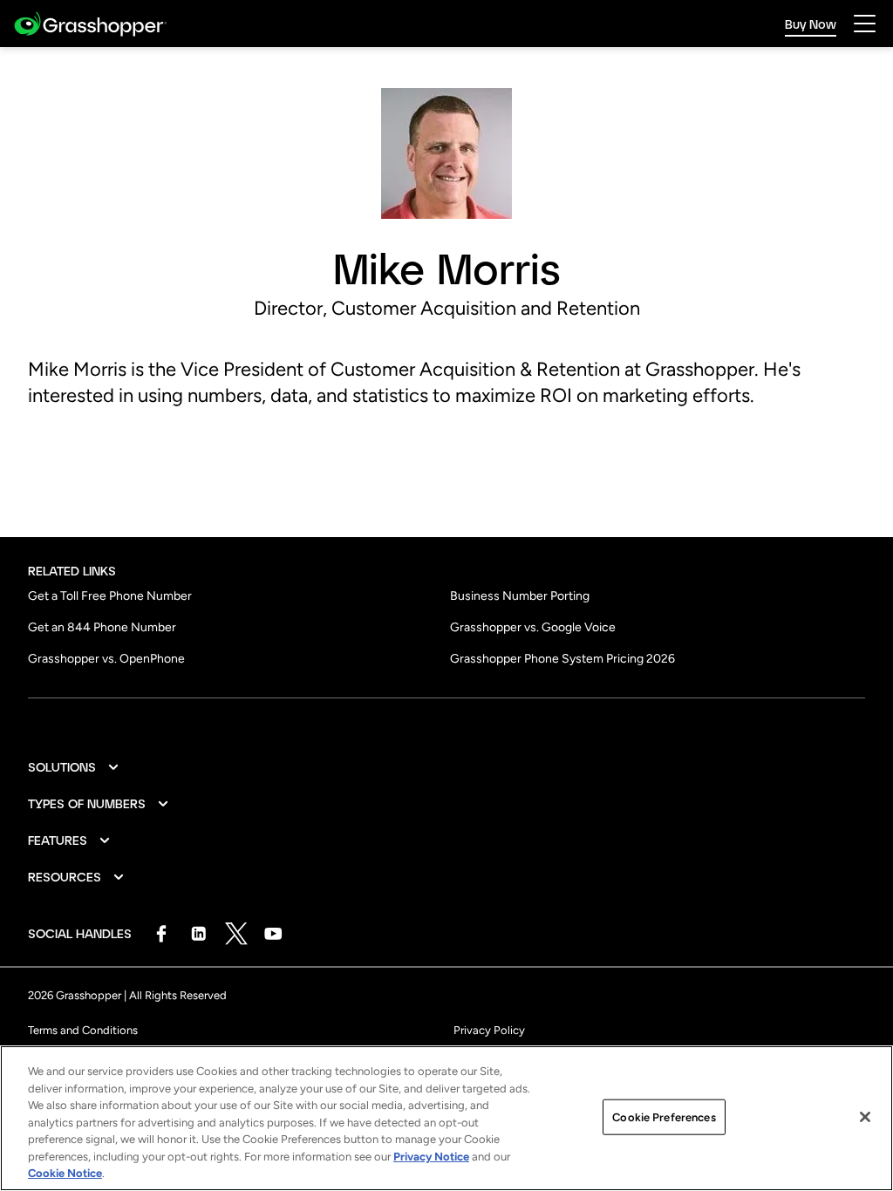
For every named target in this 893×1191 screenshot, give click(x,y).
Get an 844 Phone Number (102, 627)
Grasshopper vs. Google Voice (533, 627)
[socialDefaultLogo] (161, 933)
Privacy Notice (431, 1156)
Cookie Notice (65, 1173)
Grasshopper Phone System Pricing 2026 (562, 658)
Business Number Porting (520, 596)
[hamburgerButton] (864, 23)
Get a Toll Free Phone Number (110, 596)
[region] (446, 1118)
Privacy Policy (489, 1030)
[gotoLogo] (90, 24)
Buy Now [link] (810, 24)
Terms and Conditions (83, 1030)
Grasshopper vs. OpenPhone (106, 658)
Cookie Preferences (663, 1116)
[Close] (865, 1117)
